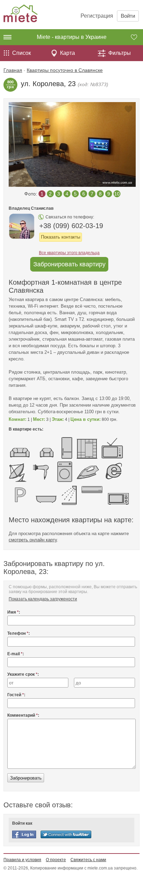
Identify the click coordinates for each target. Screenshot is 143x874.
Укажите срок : (23, 674)
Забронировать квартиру (69, 264)
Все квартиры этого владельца (69, 252)
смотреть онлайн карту (33, 539)
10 (117, 194)
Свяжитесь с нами (88, 859)
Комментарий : (23, 715)
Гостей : (16, 694)
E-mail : (15, 653)
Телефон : (18, 633)
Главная (12, 70)
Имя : (13, 612)
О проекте (56, 859)
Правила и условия (22, 859)
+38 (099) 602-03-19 (71, 226)
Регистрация (97, 16)
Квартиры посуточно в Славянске (65, 70)
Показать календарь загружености (43, 599)
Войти (128, 16)
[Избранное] (137, 37)
